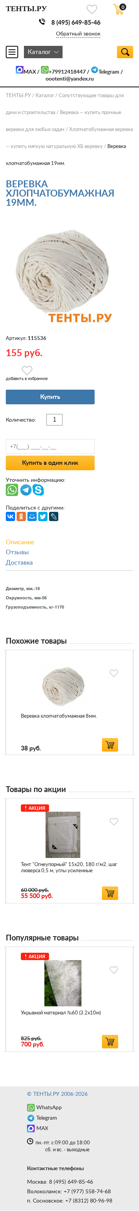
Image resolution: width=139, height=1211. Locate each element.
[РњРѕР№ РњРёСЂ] (32, 516)
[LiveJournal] (53, 516)
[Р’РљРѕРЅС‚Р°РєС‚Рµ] (10, 516)
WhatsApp (49, 1107)
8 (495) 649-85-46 (75, 23)
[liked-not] (114, 673)
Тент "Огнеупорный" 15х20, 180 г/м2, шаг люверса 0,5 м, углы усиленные (69, 867)
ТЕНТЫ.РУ (18, 95)
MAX (30, 72)
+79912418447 (67, 72)
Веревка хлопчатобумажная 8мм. (59, 716)
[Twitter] (42, 516)
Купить (50, 397)
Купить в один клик (50, 463)
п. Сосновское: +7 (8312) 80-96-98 (69, 1201)
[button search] (125, 52)
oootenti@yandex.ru (70, 79)
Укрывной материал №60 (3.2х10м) (61, 1013)
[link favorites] (91, 9)
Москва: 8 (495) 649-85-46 (60, 1182)
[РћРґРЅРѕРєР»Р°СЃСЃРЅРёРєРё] (21, 516)
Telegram (108, 72)
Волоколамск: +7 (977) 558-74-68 (69, 1191)
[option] (69, 702)
